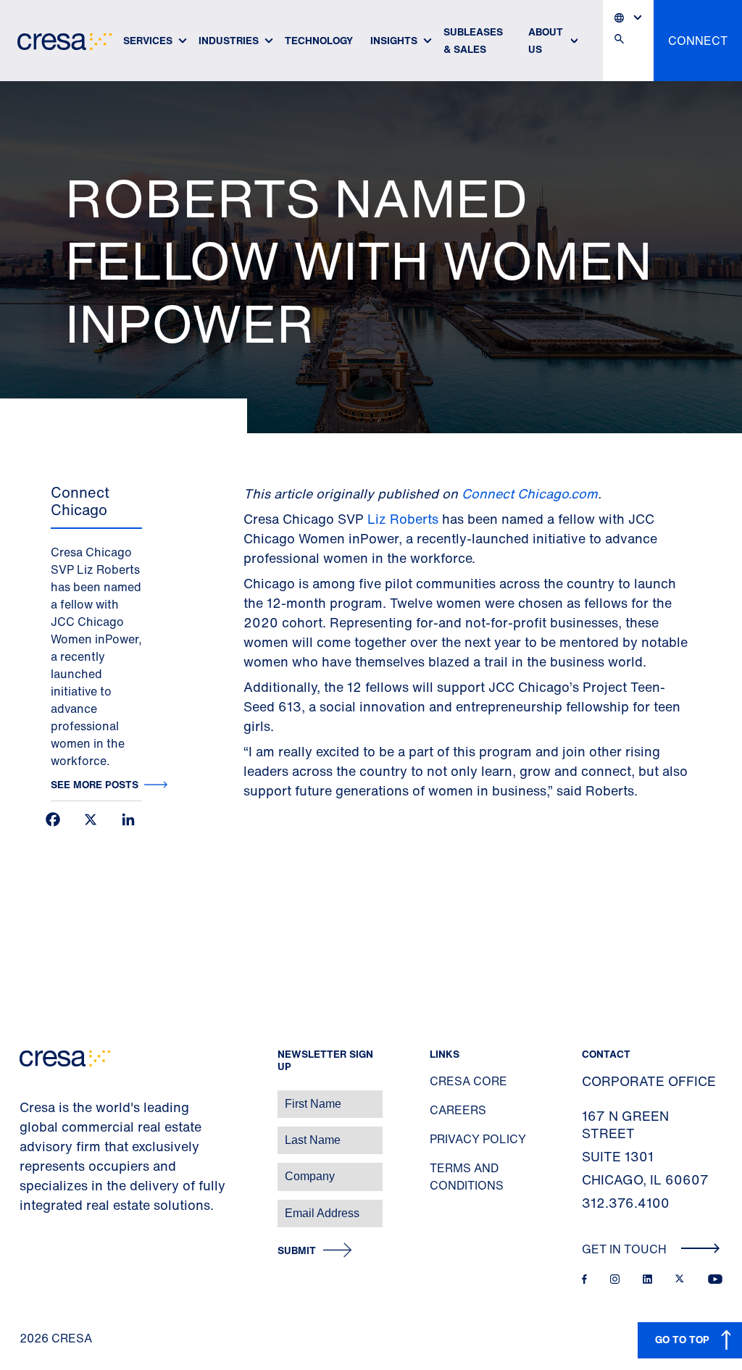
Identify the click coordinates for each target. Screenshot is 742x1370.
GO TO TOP (682, 1339)
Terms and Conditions (467, 1176)
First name (28, 1096)
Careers (458, 1110)
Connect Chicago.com (530, 493)
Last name (28, 1133)
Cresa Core (468, 1081)
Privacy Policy (478, 1139)
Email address (35, 1206)
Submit (297, 1251)
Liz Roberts (402, 518)
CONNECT (698, 40)
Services (147, 40)
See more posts (94, 784)
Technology (319, 40)
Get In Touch (626, 1249)
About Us (545, 40)
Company (26, 1169)
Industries (229, 40)
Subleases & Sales (473, 40)
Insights (393, 40)
